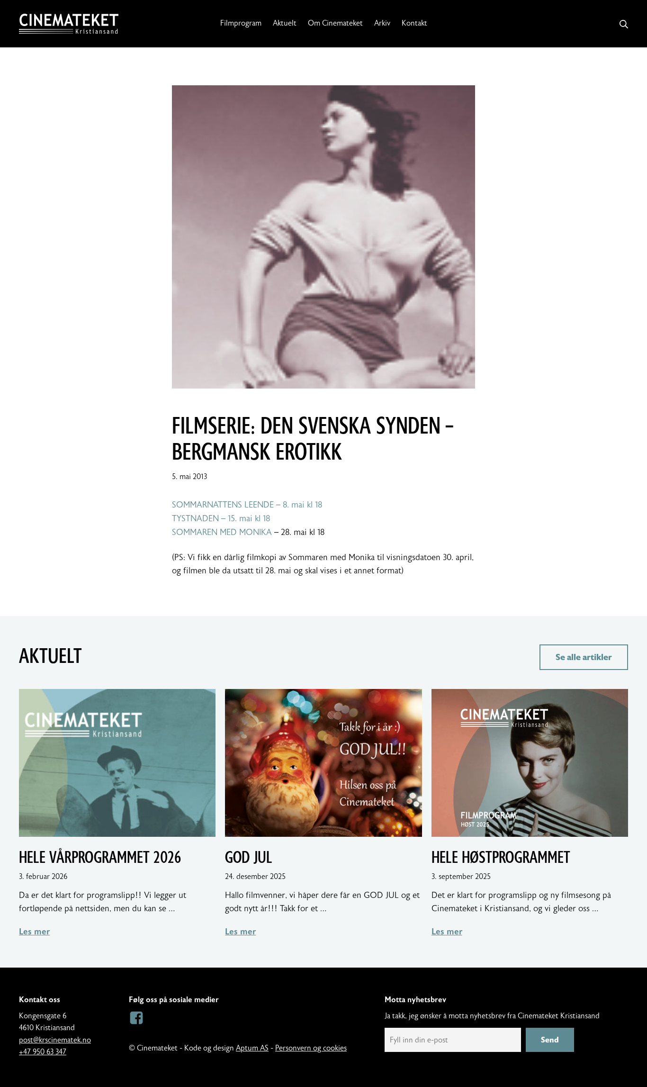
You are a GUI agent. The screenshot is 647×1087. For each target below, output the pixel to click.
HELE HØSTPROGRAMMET (500, 857)
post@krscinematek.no (55, 1040)
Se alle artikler (584, 657)
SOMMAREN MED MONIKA (222, 532)
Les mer (34, 932)
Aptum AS (252, 1048)
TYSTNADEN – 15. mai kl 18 (221, 519)
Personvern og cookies (311, 1048)
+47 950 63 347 (42, 1052)
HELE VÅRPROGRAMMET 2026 (100, 857)
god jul (248, 857)
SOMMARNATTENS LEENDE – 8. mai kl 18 (247, 505)
